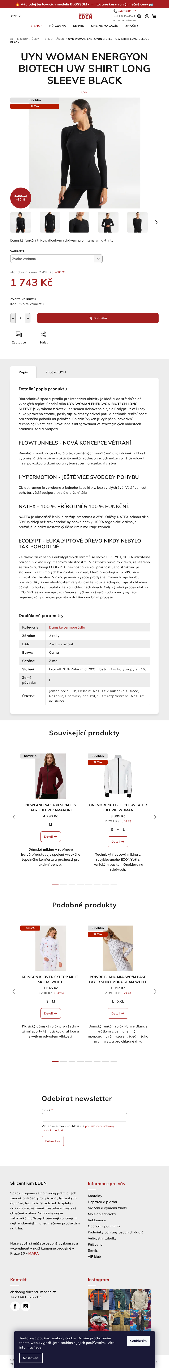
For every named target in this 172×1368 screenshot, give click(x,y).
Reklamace (97, 1220)
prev (13, 817)
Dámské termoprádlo (67, 627)
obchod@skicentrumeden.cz (33, 1292)
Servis (93, 1250)
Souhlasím (138, 1341)
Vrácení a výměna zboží (107, 1208)
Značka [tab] (56, 372)
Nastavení (31, 1358)
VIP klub (94, 1256)
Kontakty (95, 1196)
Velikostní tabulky (102, 1238)
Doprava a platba (102, 1202)
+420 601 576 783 (25, 1297)
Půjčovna (95, 1244)
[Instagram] (25, 1306)
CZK (14, 16)
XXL (120, 1001)
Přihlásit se (52, 1141)
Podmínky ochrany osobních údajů (115, 1232)
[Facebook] (15, 1306)
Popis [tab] (23, 372)
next (155, 817)
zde (39, 1347)
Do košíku (100, 318)
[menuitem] (36, 26)
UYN (84, 92)
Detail (48, 836)
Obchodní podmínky (104, 1226)
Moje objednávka (102, 1214)
